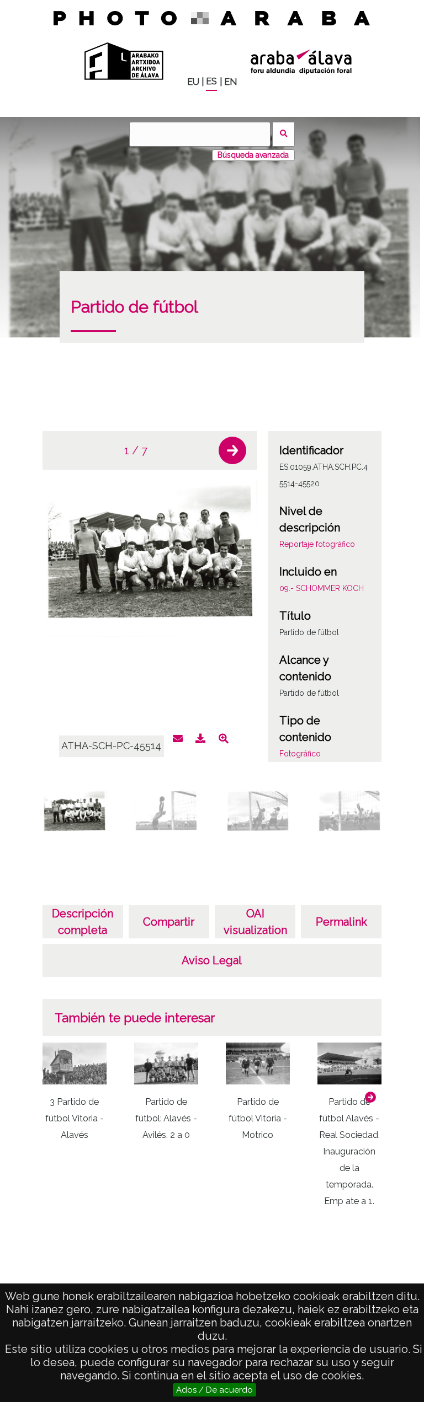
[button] (232, 450)
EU (193, 82)
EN (230, 82)
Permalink (341, 921)
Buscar (283, 134)
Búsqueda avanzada (253, 155)
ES (211, 81)
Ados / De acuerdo (214, 1390)
